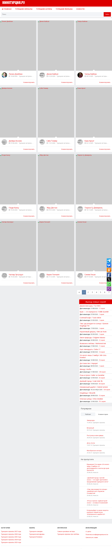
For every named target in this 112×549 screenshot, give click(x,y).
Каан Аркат (89, 141)
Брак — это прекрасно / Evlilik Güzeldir (94, 312)
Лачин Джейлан (15, 74)
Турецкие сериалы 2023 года (11, 542)
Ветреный (90, 428)
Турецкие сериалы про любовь (68, 534)
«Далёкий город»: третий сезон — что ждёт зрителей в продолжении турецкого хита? (97, 480)
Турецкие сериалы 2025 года (11, 537)
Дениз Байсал (52, 74)
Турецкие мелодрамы (37, 534)
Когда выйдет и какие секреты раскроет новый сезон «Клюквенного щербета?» (97, 512)
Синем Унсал (90, 274)
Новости (80, 9)
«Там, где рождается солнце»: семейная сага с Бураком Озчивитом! (97, 491)
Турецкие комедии (35, 531)
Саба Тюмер (52, 141)
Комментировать (29, 82)
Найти (107, 14)
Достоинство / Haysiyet (89, 363)
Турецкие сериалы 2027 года (11, 531)
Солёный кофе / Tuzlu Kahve (90, 317)
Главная (7, 9)
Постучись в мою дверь (95, 435)
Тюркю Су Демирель (94, 208)
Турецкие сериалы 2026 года (11, 534)
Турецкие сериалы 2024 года (11, 540)
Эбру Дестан (52, 208)
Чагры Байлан (91, 74)
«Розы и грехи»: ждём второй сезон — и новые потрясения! (97, 502)
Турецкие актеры (44, 9)
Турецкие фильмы (64, 9)
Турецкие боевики (35, 537)
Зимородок (91, 420)
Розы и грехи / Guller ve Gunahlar (92, 375)
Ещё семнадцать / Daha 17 (90, 349)
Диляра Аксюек (15, 141)
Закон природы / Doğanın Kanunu (92, 337)
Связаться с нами (92, 537)
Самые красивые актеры (66, 531)
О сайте (88, 531)
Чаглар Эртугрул (16, 274)
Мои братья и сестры (94, 450)
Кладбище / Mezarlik (87, 393)
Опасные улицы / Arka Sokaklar (91, 399)
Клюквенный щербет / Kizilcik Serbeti (94, 387)
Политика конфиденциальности (97, 534)
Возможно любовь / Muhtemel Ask (93, 343)
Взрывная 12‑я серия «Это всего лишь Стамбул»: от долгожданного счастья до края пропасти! (98, 467)
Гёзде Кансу (14, 208)
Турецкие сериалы (23, 9)
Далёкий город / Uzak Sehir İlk (91, 381)
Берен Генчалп (53, 274)
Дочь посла (91, 443)
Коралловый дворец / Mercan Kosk (93, 331)
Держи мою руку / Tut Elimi (90, 306)
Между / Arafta (85, 369)
